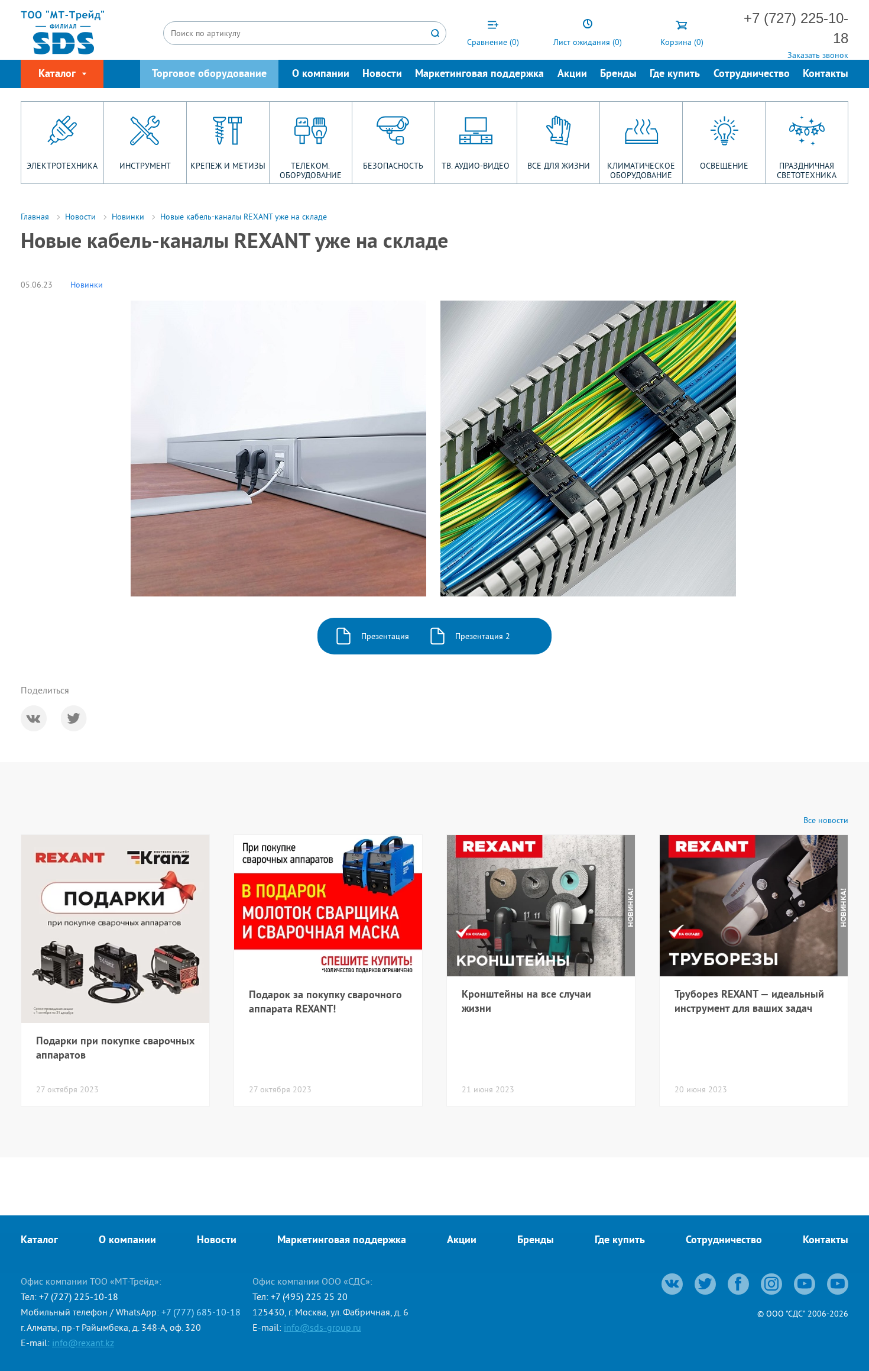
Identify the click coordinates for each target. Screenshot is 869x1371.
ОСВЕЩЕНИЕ (724, 165)
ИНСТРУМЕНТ (145, 165)
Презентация (385, 636)
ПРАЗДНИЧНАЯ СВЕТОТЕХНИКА (806, 170)
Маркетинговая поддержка (479, 74)
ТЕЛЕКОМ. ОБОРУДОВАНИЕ (311, 170)
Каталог (39, 1240)
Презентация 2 (482, 636)
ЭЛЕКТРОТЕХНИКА (62, 165)
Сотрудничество (752, 74)
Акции (572, 74)
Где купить (675, 74)
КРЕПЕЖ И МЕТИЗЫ (227, 165)
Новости (382, 74)
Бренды (618, 74)
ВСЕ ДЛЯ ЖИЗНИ (558, 165)
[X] (74, 718)
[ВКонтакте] (34, 718)
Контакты (825, 74)
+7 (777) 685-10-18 (201, 1312)
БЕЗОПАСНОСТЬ (393, 165)
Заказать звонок (817, 55)
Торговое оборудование (209, 74)
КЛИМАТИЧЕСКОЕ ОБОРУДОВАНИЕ (641, 170)
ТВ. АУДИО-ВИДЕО (476, 165)
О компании (320, 74)
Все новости (825, 820)
